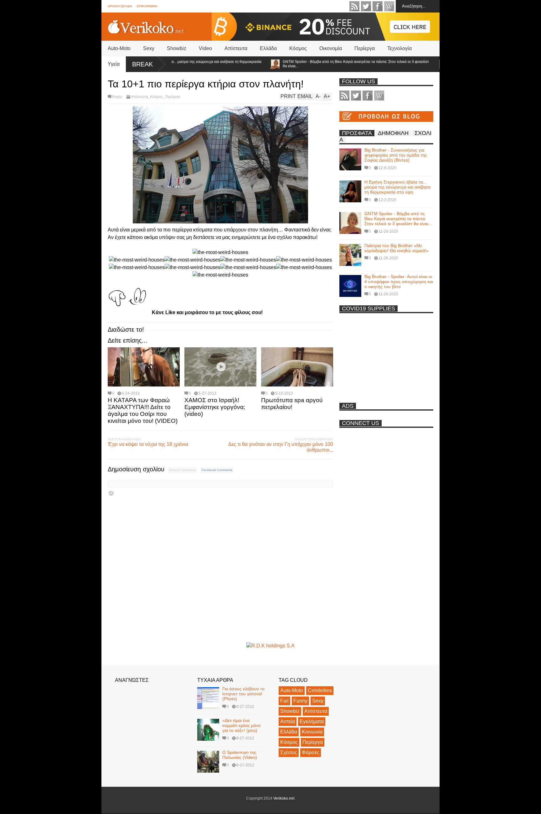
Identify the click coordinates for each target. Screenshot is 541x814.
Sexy (148, 48)
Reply (117, 97)
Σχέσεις (288, 752)
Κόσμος (298, 48)
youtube (389, 6)
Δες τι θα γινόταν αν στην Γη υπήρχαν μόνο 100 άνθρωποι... (280, 447)
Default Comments (182, 470)
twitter (366, 6)
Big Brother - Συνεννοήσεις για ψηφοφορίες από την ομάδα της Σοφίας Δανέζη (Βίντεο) (395, 155)
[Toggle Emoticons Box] (111, 493)
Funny (300, 700)
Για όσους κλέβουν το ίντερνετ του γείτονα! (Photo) (243, 693)
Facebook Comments (217, 470)
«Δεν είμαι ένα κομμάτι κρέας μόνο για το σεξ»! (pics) (241, 725)
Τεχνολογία (399, 48)
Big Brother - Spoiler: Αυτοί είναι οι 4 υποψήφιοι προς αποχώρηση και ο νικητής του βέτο (398, 281)
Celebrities (320, 690)
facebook (378, 6)
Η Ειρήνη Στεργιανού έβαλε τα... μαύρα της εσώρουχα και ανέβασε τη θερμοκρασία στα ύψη (174, 64)
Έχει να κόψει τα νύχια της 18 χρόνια (148, 444)
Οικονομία (330, 48)
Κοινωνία (312, 731)
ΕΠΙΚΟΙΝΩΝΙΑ (147, 6)
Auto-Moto (119, 48)
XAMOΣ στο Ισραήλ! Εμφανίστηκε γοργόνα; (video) (214, 407)
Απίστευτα (235, 48)
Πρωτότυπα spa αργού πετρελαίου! (291, 403)
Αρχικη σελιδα (120, 6)
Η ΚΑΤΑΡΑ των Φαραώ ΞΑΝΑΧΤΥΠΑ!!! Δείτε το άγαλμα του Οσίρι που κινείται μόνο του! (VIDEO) (143, 410)
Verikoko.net (283, 798)
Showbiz (176, 48)
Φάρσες (310, 752)
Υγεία (114, 64)
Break (142, 64)
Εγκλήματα (312, 721)
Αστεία (287, 721)
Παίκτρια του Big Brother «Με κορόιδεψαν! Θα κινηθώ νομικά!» (396, 248)
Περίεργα (364, 48)
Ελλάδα (268, 48)
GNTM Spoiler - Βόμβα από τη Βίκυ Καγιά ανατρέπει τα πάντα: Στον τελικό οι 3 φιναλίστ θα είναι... (338, 64)
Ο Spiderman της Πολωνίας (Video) (239, 755)
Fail (284, 700)
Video (205, 48)
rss (354, 6)
